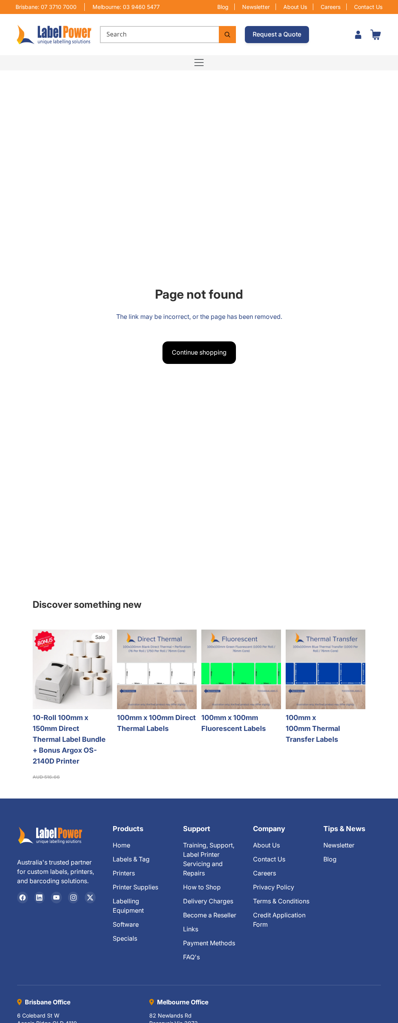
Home (121, 845)
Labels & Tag (131, 859)
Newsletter (256, 6)
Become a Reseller (209, 915)
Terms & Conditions (281, 901)
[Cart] (375, 34)
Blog (223, 6)
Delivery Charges (208, 901)
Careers (330, 6)
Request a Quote (277, 34)
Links (190, 929)
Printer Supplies (135, 887)
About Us (295, 6)
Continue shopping (199, 352)
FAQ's (191, 957)
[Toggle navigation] (199, 62)
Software (126, 924)
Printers (124, 873)
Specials (125, 938)
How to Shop (202, 887)
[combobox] (159, 34)
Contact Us (368, 6)
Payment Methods (209, 943)
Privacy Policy (273, 887)
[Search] (227, 34)
